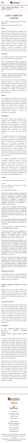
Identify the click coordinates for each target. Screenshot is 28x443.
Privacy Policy (14, 418)
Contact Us (14, 411)
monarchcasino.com (14, 431)
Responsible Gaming (14, 414)
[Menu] (2, 2)
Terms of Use (14, 416)
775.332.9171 (15, 429)
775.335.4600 (15, 427)
